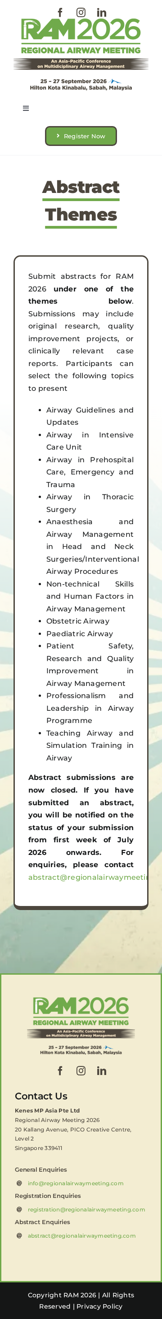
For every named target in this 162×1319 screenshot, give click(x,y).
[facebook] (60, 13)
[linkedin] (102, 13)
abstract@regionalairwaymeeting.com (82, 1235)
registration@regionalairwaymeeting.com (86, 1209)
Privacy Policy (99, 1306)
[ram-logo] (81, 22)
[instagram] (81, 13)
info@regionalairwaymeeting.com (76, 1183)
